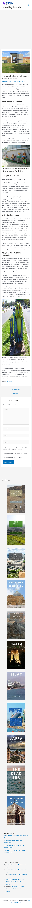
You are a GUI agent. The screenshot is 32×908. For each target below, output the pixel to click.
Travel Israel (16, 81)
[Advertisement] (16, 27)
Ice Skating (9, 381)
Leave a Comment (6, 81)
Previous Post (16, 389)
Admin (7, 869)
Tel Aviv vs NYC (8, 852)
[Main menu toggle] (28, 5)
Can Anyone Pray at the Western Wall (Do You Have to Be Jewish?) (15, 882)
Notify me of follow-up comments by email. (15, 453)
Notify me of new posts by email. (13, 457)
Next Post (16, 393)
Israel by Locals (11, 7)
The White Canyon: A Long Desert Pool (14, 850)
